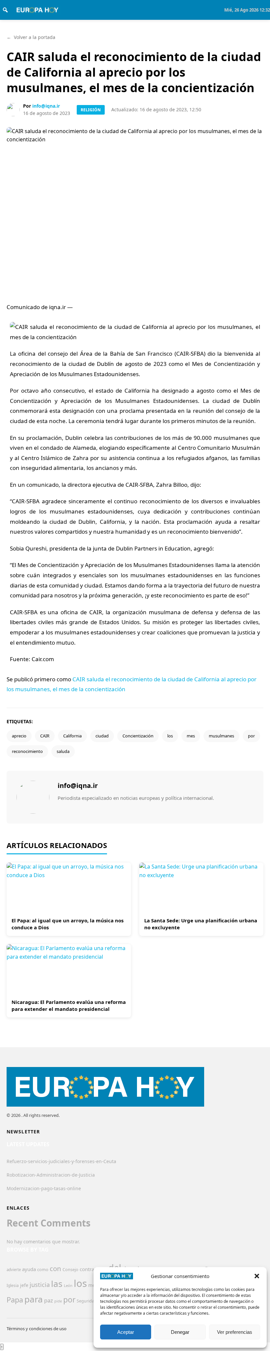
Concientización (137, 736)
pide (58, 1301)
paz (48, 1300)
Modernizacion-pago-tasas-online (44, 1188)
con (55, 1268)
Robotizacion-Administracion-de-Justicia (51, 1175)
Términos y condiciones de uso (37, 1329)
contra (87, 1269)
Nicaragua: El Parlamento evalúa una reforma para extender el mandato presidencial (69, 1005)
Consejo (70, 1269)
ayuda (29, 1269)
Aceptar (125, 1332)
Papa (15, 1299)
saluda (63, 751)
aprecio (19, 736)
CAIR (44, 736)
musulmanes (221, 736)
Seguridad (87, 1301)
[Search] (5, 10)
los (170, 736)
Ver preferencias (234, 1332)
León (68, 1285)
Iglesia (13, 1285)
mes (191, 736)
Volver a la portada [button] (31, 37)
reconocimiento (27, 751)
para (33, 1299)
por (251, 736)
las (57, 1284)
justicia (40, 1285)
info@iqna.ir (46, 106)
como (42, 1269)
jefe (24, 1285)
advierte (14, 1269)
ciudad (102, 736)
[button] (257, 1276)
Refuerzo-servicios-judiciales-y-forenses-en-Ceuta (61, 1161)
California (72, 736)
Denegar (180, 1332)
